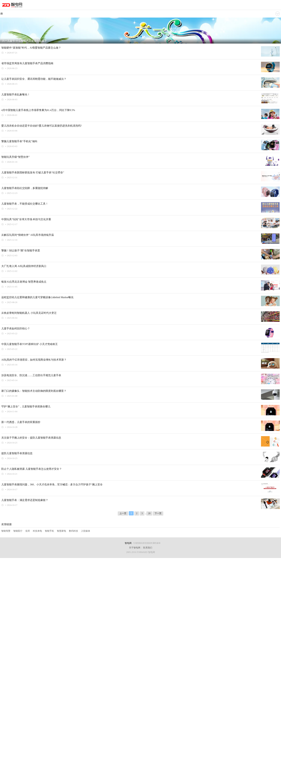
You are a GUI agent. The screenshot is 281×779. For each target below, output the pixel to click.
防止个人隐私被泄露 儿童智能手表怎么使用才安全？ (31, 468)
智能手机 (49, 531)
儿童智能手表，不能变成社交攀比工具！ (24, 203)
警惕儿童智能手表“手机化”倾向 (19, 141)
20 (149, 513)
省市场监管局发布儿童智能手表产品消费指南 (27, 63)
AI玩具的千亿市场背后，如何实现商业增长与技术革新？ (34, 359)
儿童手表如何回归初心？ (15, 328)
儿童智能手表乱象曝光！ (15, 94)
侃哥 (27, 531)
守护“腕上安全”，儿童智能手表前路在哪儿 (25, 406)
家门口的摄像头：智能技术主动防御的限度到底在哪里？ (33, 391)
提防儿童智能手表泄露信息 (17, 453)
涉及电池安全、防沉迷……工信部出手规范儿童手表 (31, 375)
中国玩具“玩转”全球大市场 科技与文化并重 (26, 219)
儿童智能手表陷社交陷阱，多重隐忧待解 (24, 188)
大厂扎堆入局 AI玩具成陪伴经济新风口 (23, 266)
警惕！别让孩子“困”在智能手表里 (20, 250)
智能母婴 (5, 531)
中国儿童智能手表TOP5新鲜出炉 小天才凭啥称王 (29, 344)
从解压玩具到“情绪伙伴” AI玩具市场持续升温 (27, 235)
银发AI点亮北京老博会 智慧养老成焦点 (23, 281)
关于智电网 (134, 547)
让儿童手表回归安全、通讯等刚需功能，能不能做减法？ (33, 79)
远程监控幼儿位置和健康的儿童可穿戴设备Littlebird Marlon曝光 (37, 297)
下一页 (158, 513)
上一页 (123, 513)
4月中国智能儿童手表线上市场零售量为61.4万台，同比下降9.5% (38, 110)
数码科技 (73, 531)
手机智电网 (12, 5)
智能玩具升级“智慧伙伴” (15, 157)
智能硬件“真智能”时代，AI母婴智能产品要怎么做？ (31, 47)
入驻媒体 (85, 531)
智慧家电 (61, 531)
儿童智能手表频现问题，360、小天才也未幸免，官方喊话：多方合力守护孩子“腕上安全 (52, 484)
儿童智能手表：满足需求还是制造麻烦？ (24, 500)
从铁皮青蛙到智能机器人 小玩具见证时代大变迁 (29, 313)
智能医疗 (17, 531)
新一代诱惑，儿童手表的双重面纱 (20, 422)
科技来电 (37, 531)
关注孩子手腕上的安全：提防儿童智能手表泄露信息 (31, 437)
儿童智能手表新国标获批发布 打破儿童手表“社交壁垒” (32, 172)
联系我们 (147, 547)
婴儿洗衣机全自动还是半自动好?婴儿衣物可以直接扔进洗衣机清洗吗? (41, 125)
